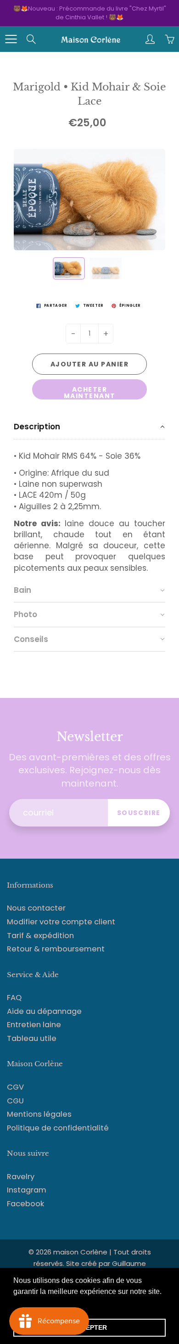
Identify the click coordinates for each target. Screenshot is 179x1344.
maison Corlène (81, 1252)
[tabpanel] (89, 508)
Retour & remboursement (56, 949)
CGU (15, 1101)
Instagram (26, 1190)
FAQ (14, 997)
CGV (15, 1087)
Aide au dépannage (44, 1011)
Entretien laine (34, 1024)
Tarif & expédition (40, 935)
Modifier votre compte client (61, 922)
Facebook (25, 1203)
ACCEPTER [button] (89, 1327)
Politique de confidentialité (58, 1128)
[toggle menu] (11, 39)
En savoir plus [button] (38, 1304)
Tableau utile (31, 1038)
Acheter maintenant (90, 392)
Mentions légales (39, 1114)
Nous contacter (36, 908)
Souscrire (139, 812)
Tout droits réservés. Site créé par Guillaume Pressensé (92, 1263)
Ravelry (20, 1176)
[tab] (89, 427)
